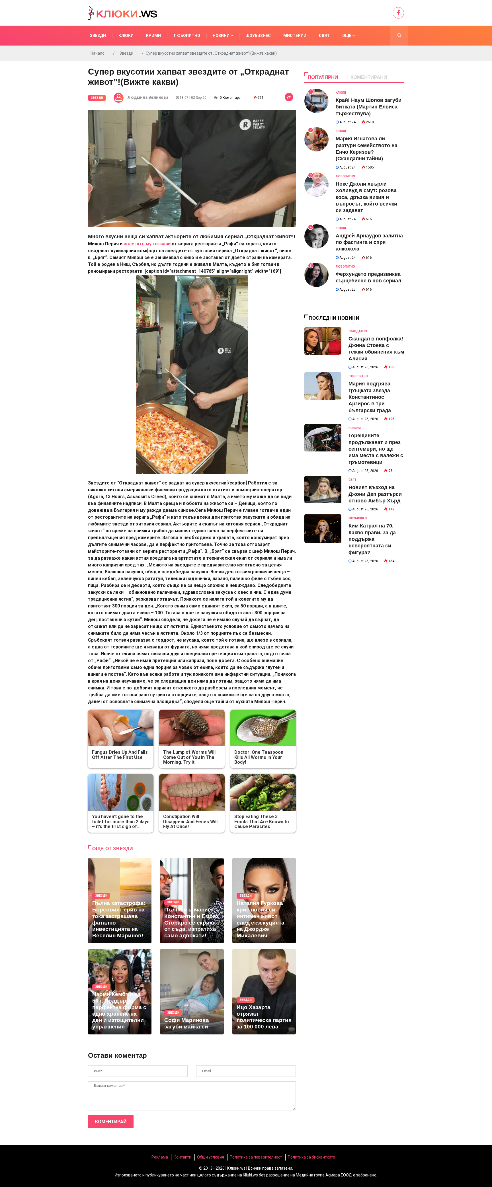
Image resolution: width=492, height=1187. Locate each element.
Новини (221, 35)
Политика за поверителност (256, 1157)
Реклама (159, 1157)
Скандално (357, 331)
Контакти (182, 1157)
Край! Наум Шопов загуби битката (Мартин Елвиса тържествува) (368, 106)
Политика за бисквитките (311, 1157)
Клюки (126, 35)
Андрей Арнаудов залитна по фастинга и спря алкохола (369, 242)
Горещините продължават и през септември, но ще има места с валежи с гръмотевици (375, 449)
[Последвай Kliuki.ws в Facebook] (398, 13)
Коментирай (110, 1121)
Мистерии (294, 35)
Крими (153, 35)
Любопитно (186, 35)
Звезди (98, 35)
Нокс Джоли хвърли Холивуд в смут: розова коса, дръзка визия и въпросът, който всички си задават (366, 197)
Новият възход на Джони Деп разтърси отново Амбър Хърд (375, 494)
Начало (97, 53)
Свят (324, 35)
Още (347, 35)
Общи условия (210, 1157)
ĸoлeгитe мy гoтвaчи (147, 244)
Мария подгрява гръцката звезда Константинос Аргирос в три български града (369, 397)
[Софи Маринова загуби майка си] (192, 991)
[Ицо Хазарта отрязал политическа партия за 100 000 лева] (264, 991)
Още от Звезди (112, 848)
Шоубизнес (258, 35)
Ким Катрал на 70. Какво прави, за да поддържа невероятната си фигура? (372, 539)
